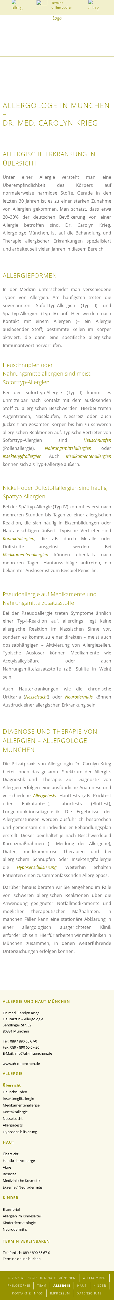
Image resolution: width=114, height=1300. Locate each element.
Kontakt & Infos (27, 1293)
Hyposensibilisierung (36, 867)
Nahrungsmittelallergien (68, 448)
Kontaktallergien (18, 539)
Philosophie (18, 1285)
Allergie (61, 1285)
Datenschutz (89, 1293)
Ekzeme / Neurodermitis (23, 1187)
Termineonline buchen (61, 5)
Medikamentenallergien (88, 456)
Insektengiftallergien (22, 456)
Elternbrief (11, 1209)
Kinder (100, 1285)
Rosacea (9, 1173)
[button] (5, 45)
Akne (7, 1167)
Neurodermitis (79, 697)
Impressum (60, 1293)
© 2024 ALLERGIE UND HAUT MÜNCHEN (42, 1278)
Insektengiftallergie (18, 1098)
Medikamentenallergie (21, 1105)
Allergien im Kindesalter (22, 1216)
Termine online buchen (22, 1258)
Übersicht (12, 1085)
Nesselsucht (36, 697)
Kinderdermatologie (19, 1222)
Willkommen (94, 1278)
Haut (82, 1285)
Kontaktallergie (15, 1111)
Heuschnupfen (97, 440)
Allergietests (44, 795)
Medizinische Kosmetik (21, 1180)
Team (41, 1285)
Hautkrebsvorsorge (19, 1160)
